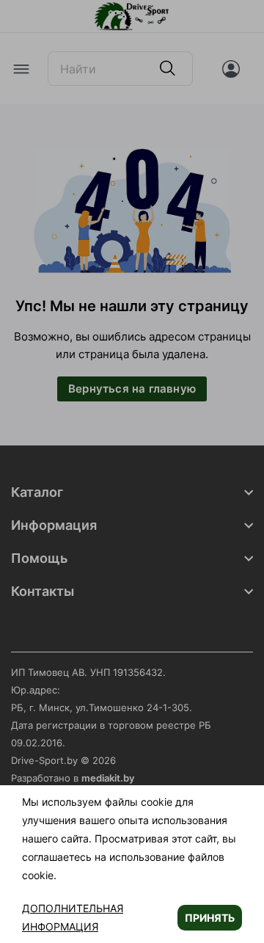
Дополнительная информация (72, 917)
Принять (210, 917)
